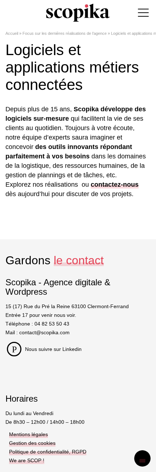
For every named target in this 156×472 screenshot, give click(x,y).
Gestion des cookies (32, 443)
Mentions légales (28, 434)
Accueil (11, 33)
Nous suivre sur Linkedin (53, 349)
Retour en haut (142, 458)
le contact (79, 260)
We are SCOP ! (26, 460)
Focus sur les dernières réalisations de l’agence (64, 33)
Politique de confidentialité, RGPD (47, 452)
